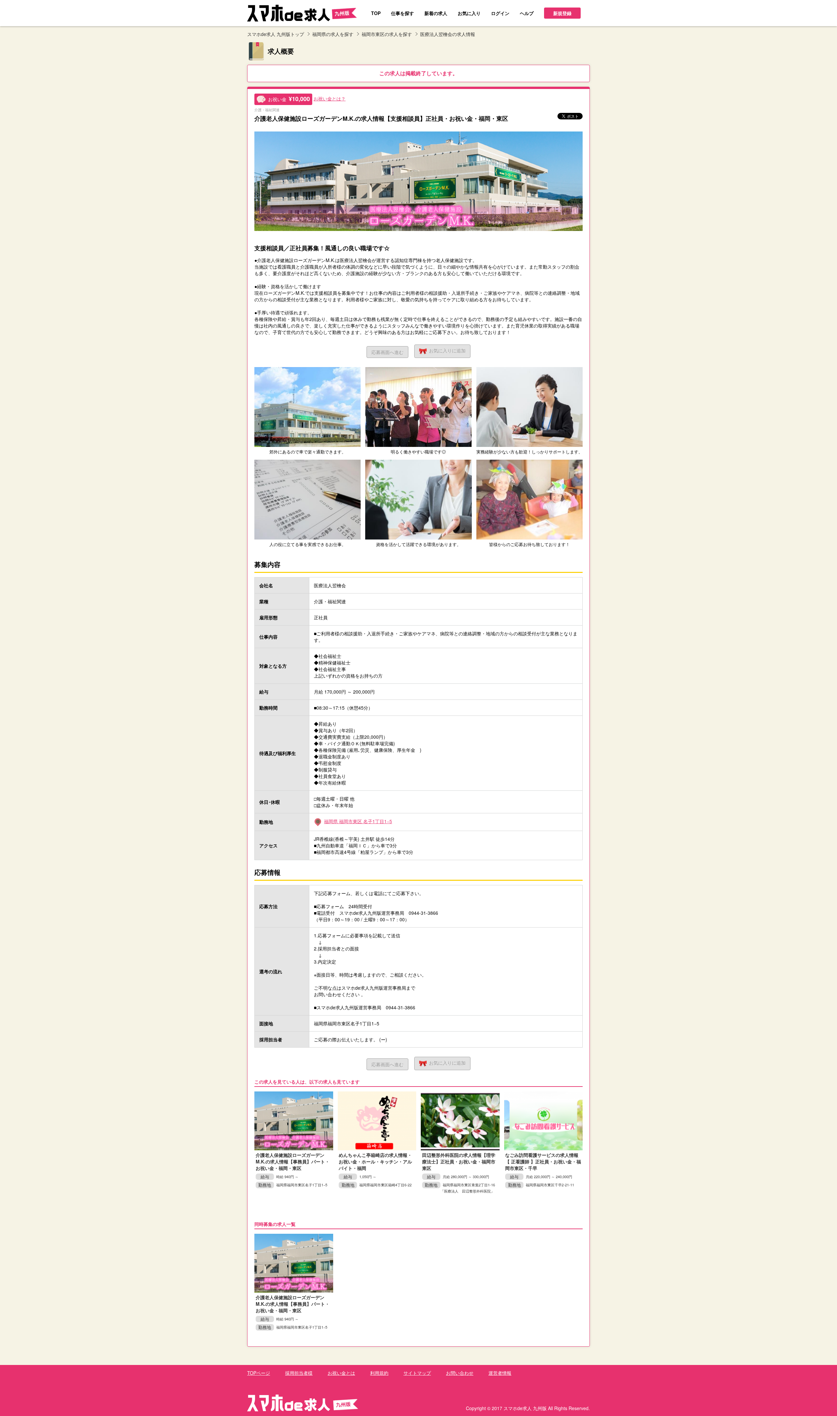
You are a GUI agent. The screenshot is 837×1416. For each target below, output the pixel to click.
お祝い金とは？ (330, 98)
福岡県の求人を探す (332, 34)
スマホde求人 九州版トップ (275, 34)
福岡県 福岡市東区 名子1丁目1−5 (358, 821)
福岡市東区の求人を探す (387, 34)
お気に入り (447, 350)
